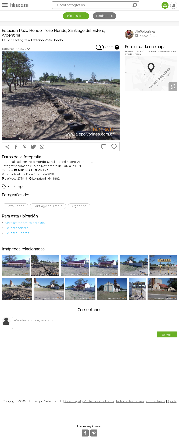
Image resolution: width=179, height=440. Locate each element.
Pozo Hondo (15, 206)
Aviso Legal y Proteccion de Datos (89, 401)
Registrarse (104, 16)
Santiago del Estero (48, 206)
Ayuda (172, 401)
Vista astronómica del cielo (25, 223)
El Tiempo (13, 186)
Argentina (79, 206)
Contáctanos (155, 401)
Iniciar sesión (76, 16)
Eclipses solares (16, 228)
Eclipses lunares (17, 233)
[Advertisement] (151, 116)
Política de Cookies (130, 401)
